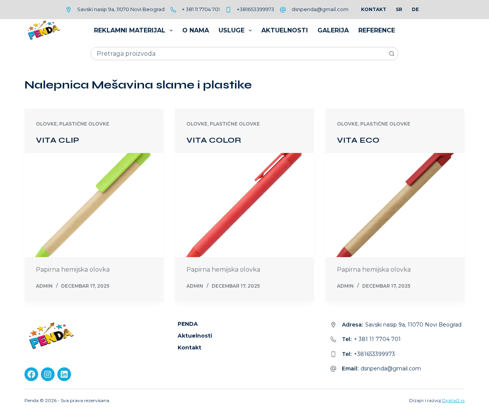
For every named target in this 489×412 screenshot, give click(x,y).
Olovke (46, 124)
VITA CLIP (57, 140)
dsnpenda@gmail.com (319, 9)
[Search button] (391, 53)
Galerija (333, 30)
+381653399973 (255, 9)
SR (399, 9)
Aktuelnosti (284, 30)
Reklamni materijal (129, 30)
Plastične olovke (84, 124)
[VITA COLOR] (244, 205)
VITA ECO (358, 140)
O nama (195, 30)
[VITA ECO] (395, 205)
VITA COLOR (213, 140)
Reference (376, 30)
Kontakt (373, 9)
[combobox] (238, 53)
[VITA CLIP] (94, 205)
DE (415, 9)
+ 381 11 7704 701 (201, 9)
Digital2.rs (453, 400)
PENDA (188, 323)
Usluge (231, 30)
